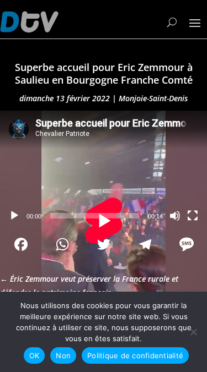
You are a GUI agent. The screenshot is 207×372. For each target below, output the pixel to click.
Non (63, 355)
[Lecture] (14, 215)
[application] (103, 169)
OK (34, 355)
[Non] (193, 331)
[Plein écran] (192, 215)
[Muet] (175, 215)
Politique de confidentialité (135, 355)
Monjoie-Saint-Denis (153, 98)
